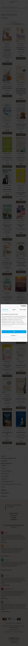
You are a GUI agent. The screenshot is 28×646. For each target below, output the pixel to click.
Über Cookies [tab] (23, 309)
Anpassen (13, 335)
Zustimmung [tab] (5, 309)
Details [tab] (14, 309)
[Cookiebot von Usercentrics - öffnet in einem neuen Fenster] (21, 306)
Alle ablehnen (14, 339)
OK (14, 331)
